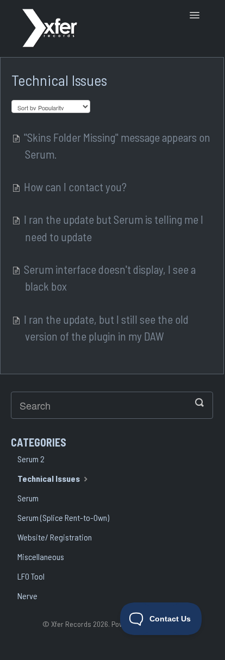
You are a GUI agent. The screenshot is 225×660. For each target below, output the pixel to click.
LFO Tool (31, 576)
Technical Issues (49, 478)
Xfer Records (71, 623)
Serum (28, 498)
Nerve (27, 595)
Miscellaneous (40, 556)
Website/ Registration (54, 537)
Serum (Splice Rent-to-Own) (63, 517)
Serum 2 (31, 459)
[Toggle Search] (201, 402)
